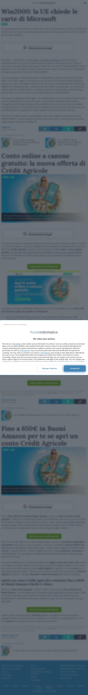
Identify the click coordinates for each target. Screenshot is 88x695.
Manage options (49, 368)
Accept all (75, 368)
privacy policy (74, 362)
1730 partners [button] (16, 344)
